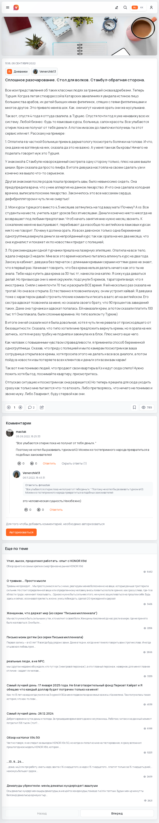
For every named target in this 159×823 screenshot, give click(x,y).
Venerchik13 (31, 473)
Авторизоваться (21, 532)
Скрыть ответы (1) (74, 463)
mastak (21, 432)
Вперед (117, 813)
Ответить (49, 463)
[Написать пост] (116, 7)
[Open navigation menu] (7, 7)
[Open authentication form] (151, 7)
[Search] (125, 7)
